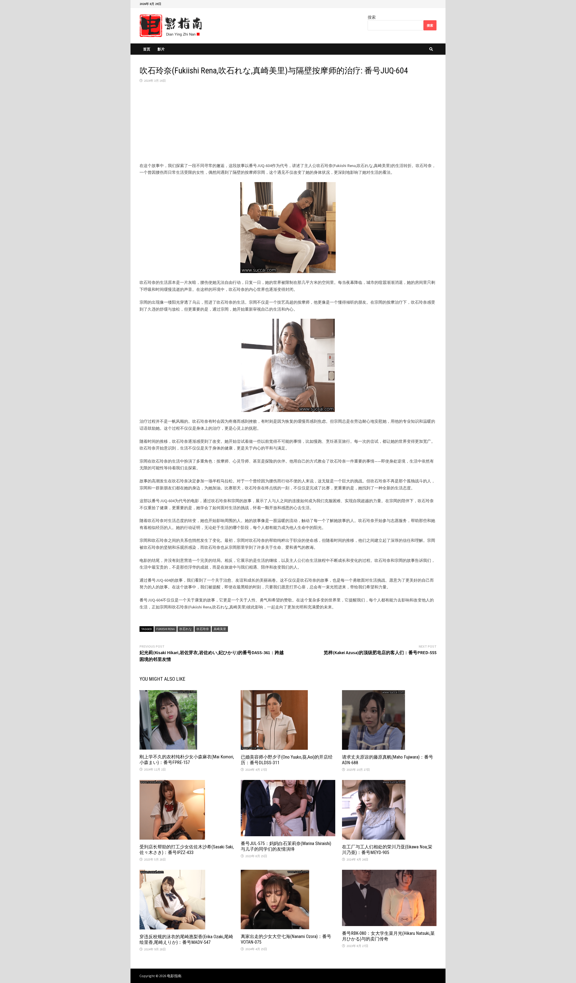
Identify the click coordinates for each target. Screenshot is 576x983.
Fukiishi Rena (165, 629)
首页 (146, 49)
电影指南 (174, 976)
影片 (161, 49)
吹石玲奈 (202, 629)
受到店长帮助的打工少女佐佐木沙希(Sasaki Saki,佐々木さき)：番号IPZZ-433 (187, 849)
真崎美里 (220, 629)
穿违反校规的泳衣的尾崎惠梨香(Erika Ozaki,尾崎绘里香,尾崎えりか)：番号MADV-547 (186, 939)
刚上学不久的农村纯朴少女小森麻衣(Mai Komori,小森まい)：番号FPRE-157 (187, 759)
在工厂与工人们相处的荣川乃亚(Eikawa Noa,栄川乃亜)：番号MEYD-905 (387, 849)
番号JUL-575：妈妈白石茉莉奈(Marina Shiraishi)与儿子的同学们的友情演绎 (286, 846)
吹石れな (185, 629)
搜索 (372, 17)
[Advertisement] (288, 122)
